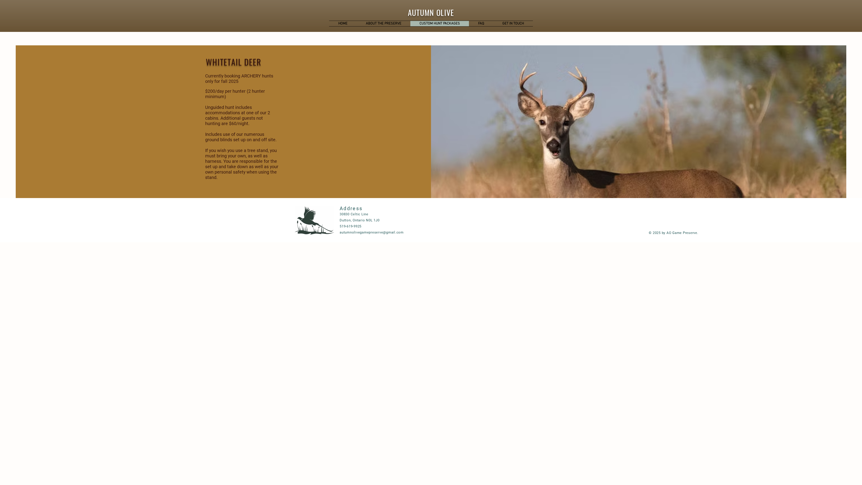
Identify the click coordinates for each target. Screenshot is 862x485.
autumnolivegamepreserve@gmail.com (372, 232)
